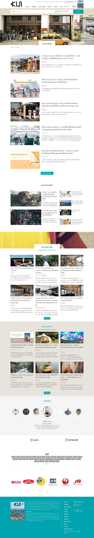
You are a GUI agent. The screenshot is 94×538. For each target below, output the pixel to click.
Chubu (31, 459)
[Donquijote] (41, 481)
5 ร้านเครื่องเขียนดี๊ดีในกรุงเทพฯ (76, 211)
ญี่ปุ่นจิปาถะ (44, 133)
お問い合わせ (66, 6)
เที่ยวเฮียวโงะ (67, 459)
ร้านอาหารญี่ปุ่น (41, 7)
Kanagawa (68, 457)
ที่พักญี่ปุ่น (38, 350)
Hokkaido (42, 459)
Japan (18, 457)
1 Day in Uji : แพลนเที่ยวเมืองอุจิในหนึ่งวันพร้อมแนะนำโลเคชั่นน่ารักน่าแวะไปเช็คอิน (49, 195)
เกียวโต (20, 459)
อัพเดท (12, 273)
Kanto (48, 457)
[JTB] (77, 482)
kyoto (34, 457)
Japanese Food (60, 457)
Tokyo (13, 457)
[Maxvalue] (16, 482)
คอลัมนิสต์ (47, 400)
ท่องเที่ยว (43, 62)
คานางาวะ (78, 459)
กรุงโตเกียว (52, 461)
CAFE (43, 457)
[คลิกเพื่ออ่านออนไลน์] (80, 6)
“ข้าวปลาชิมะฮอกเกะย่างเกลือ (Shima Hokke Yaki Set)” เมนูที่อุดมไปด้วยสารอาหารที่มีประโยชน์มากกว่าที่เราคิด (77, 222)
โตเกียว (23, 457)
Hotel (73, 459)
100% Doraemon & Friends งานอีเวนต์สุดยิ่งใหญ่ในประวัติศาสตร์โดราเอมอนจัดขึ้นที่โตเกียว (59, 81)
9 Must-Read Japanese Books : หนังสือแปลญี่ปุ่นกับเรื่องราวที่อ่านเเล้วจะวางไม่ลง (77, 193)
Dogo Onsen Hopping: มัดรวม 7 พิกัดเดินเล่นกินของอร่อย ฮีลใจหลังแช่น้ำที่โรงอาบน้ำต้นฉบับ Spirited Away (60, 104)
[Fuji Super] (28, 482)
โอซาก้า (36, 459)
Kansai (75, 457)
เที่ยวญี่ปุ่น (34, 7)
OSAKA (39, 457)
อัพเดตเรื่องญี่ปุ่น (47, 246)
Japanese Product (58, 459)
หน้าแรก (27, 7)
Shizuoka (26, 459)
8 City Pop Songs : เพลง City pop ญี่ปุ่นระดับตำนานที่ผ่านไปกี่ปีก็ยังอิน (49, 213)
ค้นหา (77, 12)
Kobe (57, 461)
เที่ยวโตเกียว (28, 457)
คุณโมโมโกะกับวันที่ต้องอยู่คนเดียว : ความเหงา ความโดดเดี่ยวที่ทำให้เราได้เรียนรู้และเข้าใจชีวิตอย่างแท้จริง (60, 152)
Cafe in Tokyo (49, 459)
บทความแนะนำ (47, 326)
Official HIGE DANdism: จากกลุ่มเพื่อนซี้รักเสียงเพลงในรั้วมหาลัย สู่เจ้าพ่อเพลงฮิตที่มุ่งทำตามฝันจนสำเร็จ (61, 128)
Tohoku (15, 459)
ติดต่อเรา (56, 7)
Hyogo (80, 457)
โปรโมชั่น (49, 7)
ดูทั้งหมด (47, 464)
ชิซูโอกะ (46, 461)
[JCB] (53, 482)
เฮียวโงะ (42, 461)
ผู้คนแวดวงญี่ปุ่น (67, 521)
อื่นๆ (61, 7)
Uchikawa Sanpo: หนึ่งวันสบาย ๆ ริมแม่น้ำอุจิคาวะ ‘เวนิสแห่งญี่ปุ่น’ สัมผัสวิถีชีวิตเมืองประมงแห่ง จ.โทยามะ (61, 57)
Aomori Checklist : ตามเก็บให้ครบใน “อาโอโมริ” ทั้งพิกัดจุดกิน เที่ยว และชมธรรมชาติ (77, 202)
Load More (47, 173)
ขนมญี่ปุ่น (37, 461)
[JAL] (65, 482)
